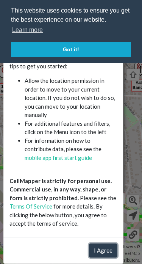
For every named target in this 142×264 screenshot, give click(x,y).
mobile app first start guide (58, 157)
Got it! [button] (71, 49)
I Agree (103, 250)
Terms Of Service (30, 206)
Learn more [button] (27, 30)
